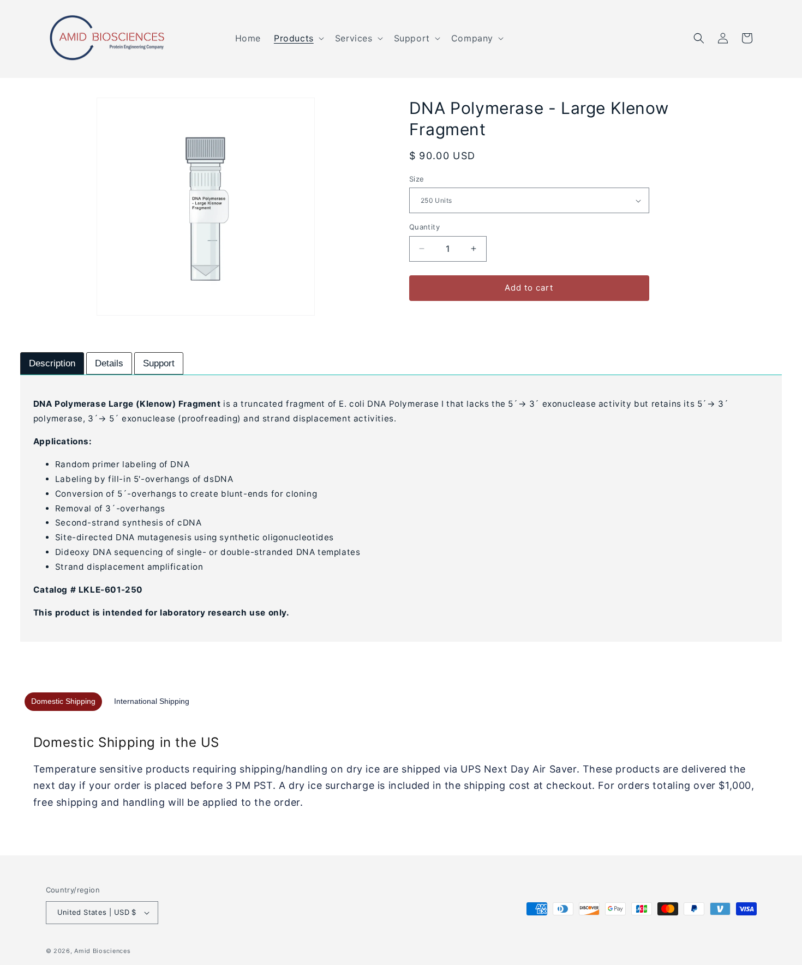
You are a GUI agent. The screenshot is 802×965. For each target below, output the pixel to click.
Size (416, 178)
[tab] (52, 363)
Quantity (424, 226)
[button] (297, 38)
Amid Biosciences (102, 951)
